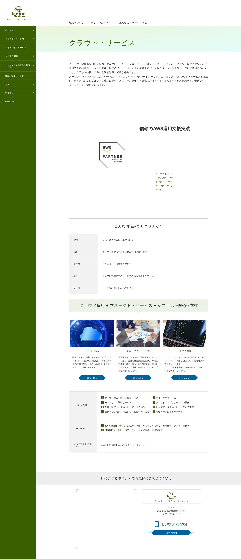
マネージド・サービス (15, 47)
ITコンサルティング (14, 76)
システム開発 (11, 56)
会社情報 (9, 30)
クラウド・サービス (14, 39)
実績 (7, 84)
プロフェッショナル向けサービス (17, 66)
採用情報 (9, 93)
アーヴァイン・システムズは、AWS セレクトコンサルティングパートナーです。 (164, 182)
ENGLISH (10, 101)
